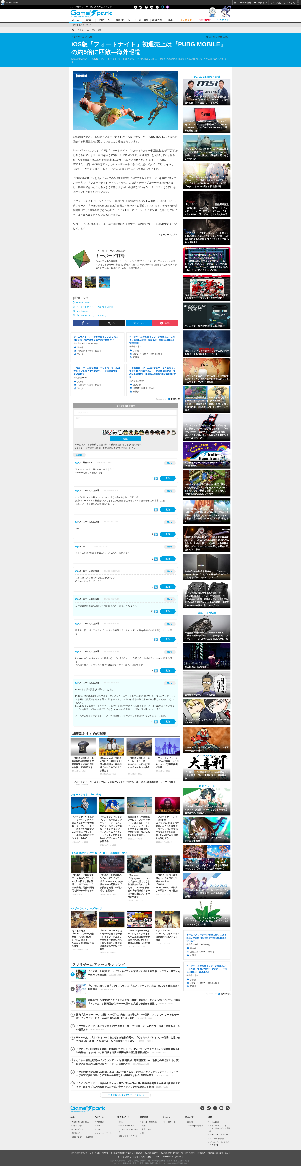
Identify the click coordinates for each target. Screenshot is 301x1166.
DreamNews (168, 1157)
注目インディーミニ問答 (82, 1137)
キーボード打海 (110, 255)
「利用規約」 (107, 448)
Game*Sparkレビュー (81, 1122)
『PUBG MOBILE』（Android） (91, 315)
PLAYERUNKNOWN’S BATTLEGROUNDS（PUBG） (102, 853)
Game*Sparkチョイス (196, 1126)
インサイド (186, 20)
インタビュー (78, 1129)
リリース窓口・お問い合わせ (101, 1153)
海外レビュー (78, 1133)
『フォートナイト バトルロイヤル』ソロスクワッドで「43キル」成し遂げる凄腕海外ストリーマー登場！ (124, 783)
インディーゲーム (104, 1133)
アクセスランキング (82, 25)
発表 (143, 1126)
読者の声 (157, 20)
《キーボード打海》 (168, 234)
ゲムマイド (223, 20)
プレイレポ (77, 1126)
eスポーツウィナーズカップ (86, 908)
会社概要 (138, 1153)
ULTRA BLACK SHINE (219, 1135)
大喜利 (190, 1122)
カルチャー (168, 1117)
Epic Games (82, 311)
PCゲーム (104, 20)
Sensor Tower (83, 302)
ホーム (75, 20)
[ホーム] (73, 30)
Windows (100, 1122)
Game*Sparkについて (79, 1153)
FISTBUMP (204, 20)
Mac (98, 1126)
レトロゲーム (170, 1122)
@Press (178, 1157)
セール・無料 (141, 20)
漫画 (170, 20)
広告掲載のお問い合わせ (123, 1153)
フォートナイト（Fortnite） (86, 794)
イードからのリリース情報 (128, 1157)
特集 (88, 20)
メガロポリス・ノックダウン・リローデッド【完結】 (219, 1128)
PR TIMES (157, 1157)
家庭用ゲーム (123, 20)
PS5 (121, 1122)
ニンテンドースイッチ (128, 1136)
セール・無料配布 (149, 1122)
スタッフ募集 (145, 1157)
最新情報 (144, 1117)
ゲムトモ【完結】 (217, 1138)
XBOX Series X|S (126, 1126)
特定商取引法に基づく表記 (218, 1153)
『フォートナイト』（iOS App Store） (95, 307)
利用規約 (201, 1153)
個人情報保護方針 (151, 1153)
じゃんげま (214, 1122)
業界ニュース (147, 1129)
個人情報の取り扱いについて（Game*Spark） (178, 1153)
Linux (99, 1129)
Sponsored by (161, 399)
